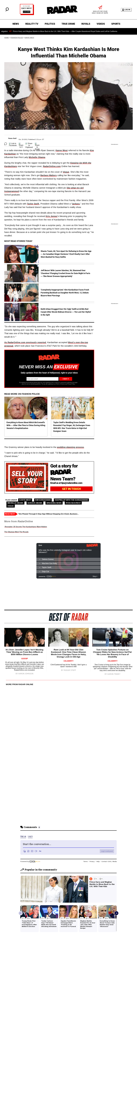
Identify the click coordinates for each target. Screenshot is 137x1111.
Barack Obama (35, 503)
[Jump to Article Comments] (5, 144)
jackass (76, 204)
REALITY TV (31, 23)
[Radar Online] (62, 9)
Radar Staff (12, 138)
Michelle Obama (37, 157)
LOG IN (127, 10)
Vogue (10, 506)
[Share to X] (21, 144)
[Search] (7, 11)
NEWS (16, 23)
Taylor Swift (33, 204)
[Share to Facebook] (13, 144)
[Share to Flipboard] (29, 144)
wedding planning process (70, 447)
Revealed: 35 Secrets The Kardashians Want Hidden (25, 527)
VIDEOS (101, 23)
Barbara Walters (48, 175)
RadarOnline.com (52, 166)
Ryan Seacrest (73, 503)
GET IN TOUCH (71, 489)
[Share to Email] (37, 144)
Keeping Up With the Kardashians (71, 500)
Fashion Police (16, 38)
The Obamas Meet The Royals (16, 532)
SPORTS (115, 23)
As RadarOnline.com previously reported (25, 342)
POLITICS (50, 23)
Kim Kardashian (43, 500)
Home (6, 38)
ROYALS (85, 23)
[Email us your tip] (27, 14)
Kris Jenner (51, 216)
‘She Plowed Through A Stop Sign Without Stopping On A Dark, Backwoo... (48, 514)
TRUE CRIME (68, 23)
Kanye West (29, 38)
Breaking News (54, 503)
